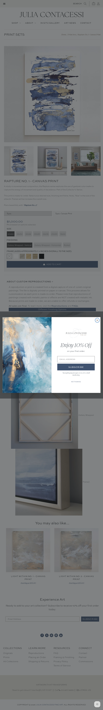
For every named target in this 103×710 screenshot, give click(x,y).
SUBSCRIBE (76, 367)
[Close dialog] (97, 320)
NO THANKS (76, 382)
